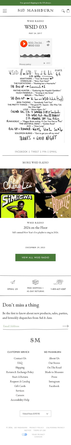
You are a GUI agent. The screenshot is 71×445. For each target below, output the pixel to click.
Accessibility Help (20, 400)
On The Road (54, 367)
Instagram (54, 381)
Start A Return (20, 377)
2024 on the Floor (35, 227)
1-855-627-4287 (58, 289)
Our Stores (54, 363)
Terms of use (40, 430)
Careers (20, 395)
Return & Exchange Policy (20, 372)
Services (20, 390)
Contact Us (20, 358)
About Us (54, 358)
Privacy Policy (37, 427)
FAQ (20, 363)
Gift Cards (20, 386)
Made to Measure (54, 372)
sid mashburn (20, 427)
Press (54, 377)
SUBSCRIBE (66, 326)
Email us (13, 289)
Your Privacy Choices (38, 435)
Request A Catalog (20, 381)
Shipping (20, 367)
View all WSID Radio (35, 257)
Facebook (54, 386)
